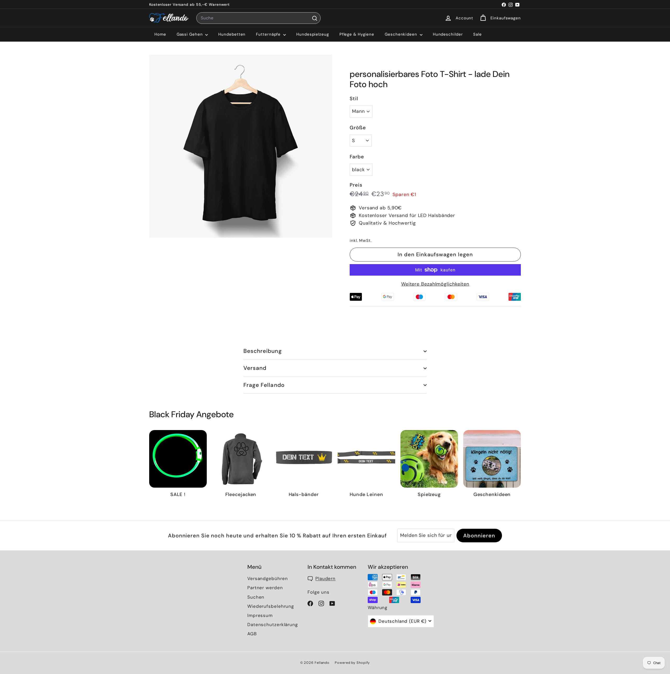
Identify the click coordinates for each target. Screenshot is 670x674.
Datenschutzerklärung (272, 624)
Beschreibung (262, 351)
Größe (358, 127)
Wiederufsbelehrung (270, 606)
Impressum (260, 615)
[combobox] (258, 18)
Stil (354, 98)
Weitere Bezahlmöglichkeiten (435, 284)
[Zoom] (240, 146)
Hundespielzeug (312, 34)
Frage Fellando (264, 385)
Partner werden (265, 588)
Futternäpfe (269, 34)
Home (160, 34)
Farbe (357, 156)
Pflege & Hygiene (356, 34)
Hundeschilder (448, 34)
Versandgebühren (267, 578)
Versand (254, 368)
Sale (477, 34)
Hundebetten (231, 34)
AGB (252, 634)
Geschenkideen (401, 34)
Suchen (255, 597)
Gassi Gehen (190, 34)
